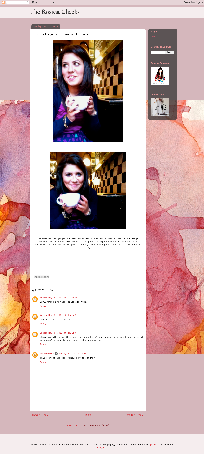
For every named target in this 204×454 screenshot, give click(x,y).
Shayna (43, 298)
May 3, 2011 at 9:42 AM (62, 315)
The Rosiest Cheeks (55, 12)
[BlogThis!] (38, 276)
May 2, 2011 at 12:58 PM (62, 298)
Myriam (43, 315)
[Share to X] (41, 276)
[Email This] (35, 276)
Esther (43, 333)
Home (87, 415)
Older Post (135, 415)
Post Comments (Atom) (96, 425)
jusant (153, 445)
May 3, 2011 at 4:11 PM (62, 333)
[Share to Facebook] (44, 276)
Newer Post (40, 415)
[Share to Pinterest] (47, 276)
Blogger (101, 448)
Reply (43, 306)
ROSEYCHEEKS (47, 354)
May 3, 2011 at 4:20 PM (72, 354)
